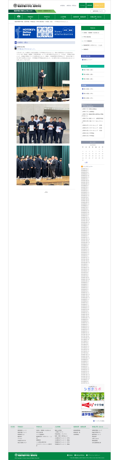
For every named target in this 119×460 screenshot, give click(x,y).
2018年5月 (84, 326)
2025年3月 (84, 194)
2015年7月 (84, 383)
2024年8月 (84, 205)
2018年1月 (84, 333)
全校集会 (88, 111)
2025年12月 (84, 180)
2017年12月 (84, 334)
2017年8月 (84, 341)
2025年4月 (84, 192)
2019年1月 (84, 312)
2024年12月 (84, 199)
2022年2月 (84, 256)
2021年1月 (84, 276)
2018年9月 (84, 319)
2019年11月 (84, 296)
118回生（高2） (49, 21)
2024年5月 (84, 210)
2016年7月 (84, 363)
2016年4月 (84, 368)
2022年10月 (84, 242)
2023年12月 (84, 219)
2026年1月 (84, 179)
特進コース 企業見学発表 (92, 118)
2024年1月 (84, 217)
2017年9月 (84, 339)
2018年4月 (84, 328)
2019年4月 (84, 307)
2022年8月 (84, 246)
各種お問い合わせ (96, 17)
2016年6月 (84, 364)
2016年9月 (84, 359)
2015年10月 (84, 378)
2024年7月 (84, 207)
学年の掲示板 (40, 21)
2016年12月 (84, 354)
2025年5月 (84, 190)
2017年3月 (84, 349)
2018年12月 (84, 314)
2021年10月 (84, 262)
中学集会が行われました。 (27, 49)
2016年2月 (84, 371)
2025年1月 (84, 197)
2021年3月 (84, 272)
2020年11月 (84, 279)
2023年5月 (84, 230)
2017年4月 (84, 348)
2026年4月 (84, 174)
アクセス (82, 5)
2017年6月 (84, 344)
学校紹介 (30, 17)
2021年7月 (84, 266)
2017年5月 (84, 346)
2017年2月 (84, 351)
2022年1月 (84, 257)
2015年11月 (84, 376)
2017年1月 (84, 353)
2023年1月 (84, 237)
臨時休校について (98, 11)
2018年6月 (84, 324)
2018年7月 (84, 322)
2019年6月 (84, 304)
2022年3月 (84, 254)
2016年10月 (84, 358)
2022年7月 (84, 247)
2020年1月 (84, 292)
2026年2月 (84, 177)
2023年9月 (84, 224)
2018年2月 (84, 331)
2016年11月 (84, 356)
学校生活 (47, 17)
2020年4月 (84, 289)
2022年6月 (84, 249)
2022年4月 (84, 252)
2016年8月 (84, 361)
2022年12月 (84, 239)
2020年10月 (84, 281)
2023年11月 (84, 220)
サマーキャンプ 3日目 (92, 125)
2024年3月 (84, 214)
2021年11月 (84, 261)
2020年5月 (84, 287)
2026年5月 (84, 172)
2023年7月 (84, 227)
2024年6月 (84, 209)
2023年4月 (84, 232)
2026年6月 (84, 170)
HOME (13, 426)
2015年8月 (84, 381)
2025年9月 (84, 185)
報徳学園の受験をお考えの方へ (23, 11)
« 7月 (86, 162)
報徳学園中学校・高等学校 (22, 21)
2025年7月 (84, 187)
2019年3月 (84, 309)
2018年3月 (84, 329)
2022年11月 (84, 241)
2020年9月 (84, 282)
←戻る (46, 192)
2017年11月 (84, 336)
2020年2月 (84, 291)
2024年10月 (84, 202)
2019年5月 (84, 306)
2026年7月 (84, 169)
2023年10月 (84, 222)
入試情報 (63, 17)
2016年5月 (84, 366)
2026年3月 (84, 175)
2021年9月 (84, 264)
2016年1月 (84, 373)
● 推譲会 (62, 5)
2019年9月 (84, 299)
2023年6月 (84, 229)
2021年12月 (84, 259)
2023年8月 (84, 225)
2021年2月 (84, 274)
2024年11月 (84, 200)
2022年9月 (84, 244)
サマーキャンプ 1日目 (92, 130)
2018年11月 (84, 316)
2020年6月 (84, 286)
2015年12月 (84, 374)
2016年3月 (84, 369)
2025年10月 (84, 184)
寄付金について (99, 5)
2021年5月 (84, 269)
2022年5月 (84, 251)
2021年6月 (84, 267)
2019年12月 (84, 294)
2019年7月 (84, 302)
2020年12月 (84, 277)
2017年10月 (84, 338)
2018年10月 (84, 317)
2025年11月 (84, 182)
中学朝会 (88, 133)
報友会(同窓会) (80, 455)
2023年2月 (84, 236)
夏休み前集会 (89, 109)
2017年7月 (84, 343)
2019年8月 (84, 301)
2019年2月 (84, 311)
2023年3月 (84, 234)
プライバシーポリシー (94, 455)
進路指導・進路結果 (79, 17)
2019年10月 (84, 297)
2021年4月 (84, 271)
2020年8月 (84, 284)
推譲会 (71, 455)
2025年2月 (84, 195)
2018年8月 (84, 321)
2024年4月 (84, 212)
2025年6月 (84, 189)
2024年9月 (84, 204)
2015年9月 (84, 379)
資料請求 (89, 5)
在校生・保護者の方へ (45, 11)
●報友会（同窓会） (72, 5)
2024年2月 (84, 215)
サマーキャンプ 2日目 (92, 128)
